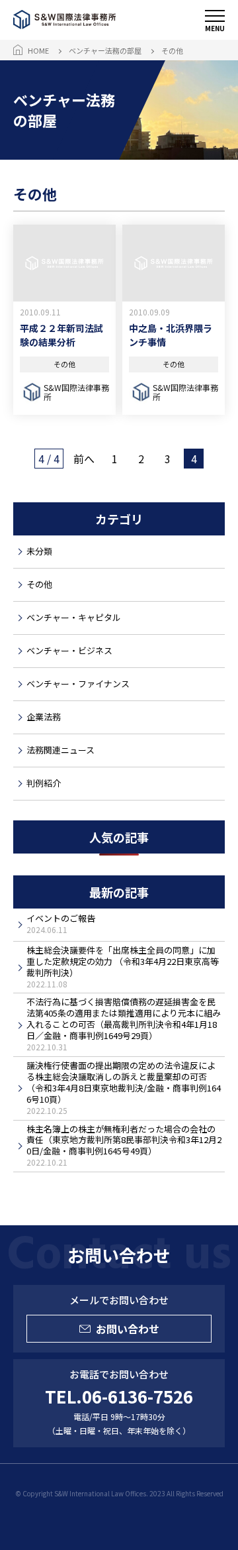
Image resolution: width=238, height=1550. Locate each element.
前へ (84, 459)
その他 (39, 584)
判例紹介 (43, 783)
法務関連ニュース (60, 750)
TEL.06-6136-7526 (119, 1396)
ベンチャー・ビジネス (69, 650)
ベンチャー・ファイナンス (78, 683)
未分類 (39, 551)
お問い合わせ (127, 1329)
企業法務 (43, 716)
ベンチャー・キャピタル (73, 617)
